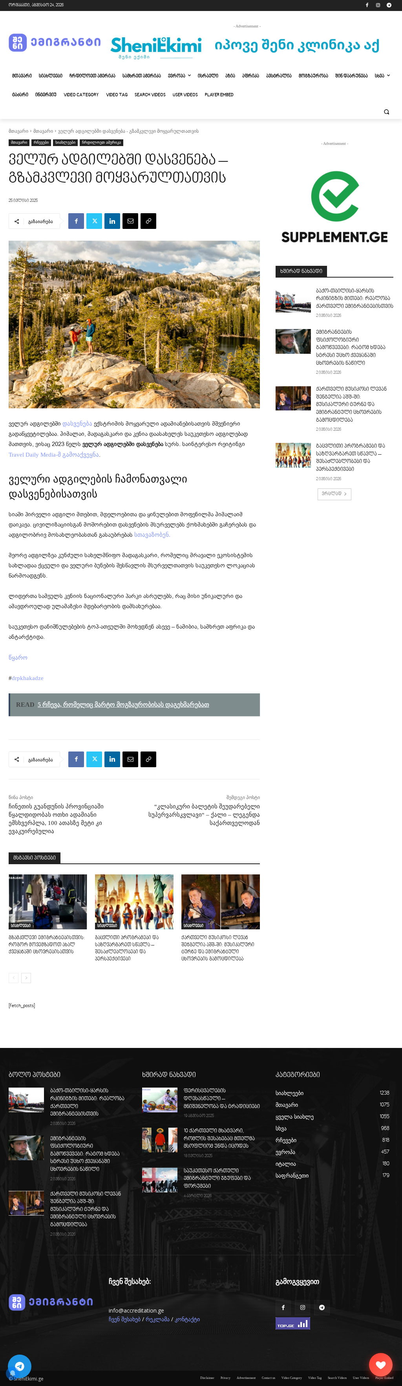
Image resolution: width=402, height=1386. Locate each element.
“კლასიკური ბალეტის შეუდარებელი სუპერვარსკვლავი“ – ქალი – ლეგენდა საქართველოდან (204, 814)
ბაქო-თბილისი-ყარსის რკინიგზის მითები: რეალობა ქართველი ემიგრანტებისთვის (354, 299)
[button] (386, 112)
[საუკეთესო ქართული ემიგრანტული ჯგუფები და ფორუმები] (159, 1180)
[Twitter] (94, 221)
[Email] (130, 221)
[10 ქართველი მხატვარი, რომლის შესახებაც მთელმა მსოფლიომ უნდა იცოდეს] (159, 1140)
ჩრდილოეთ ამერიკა (101, 142)
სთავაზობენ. (152, 535)
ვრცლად (332, 494)
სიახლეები (65, 142)
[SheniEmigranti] (55, 42)
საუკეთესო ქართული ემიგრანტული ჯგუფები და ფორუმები (217, 1178)
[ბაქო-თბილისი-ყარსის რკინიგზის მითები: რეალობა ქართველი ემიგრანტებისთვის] (293, 300)
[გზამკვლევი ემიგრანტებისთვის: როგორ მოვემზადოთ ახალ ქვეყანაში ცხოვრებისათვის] (48, 901)
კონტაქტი (187, 1319)
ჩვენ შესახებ (125, 1319)
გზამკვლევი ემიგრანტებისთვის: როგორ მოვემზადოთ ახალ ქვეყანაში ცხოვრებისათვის (47, 945)
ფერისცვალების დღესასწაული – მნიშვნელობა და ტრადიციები (222, 1098)
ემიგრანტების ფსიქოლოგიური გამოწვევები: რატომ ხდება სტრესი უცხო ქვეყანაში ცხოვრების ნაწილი (351, 348)
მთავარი (18, 131)
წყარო (18, 658)
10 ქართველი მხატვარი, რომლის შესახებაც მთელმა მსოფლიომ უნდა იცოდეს (219, 1138)
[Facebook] (367, 5)
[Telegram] (388, 5)
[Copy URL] (148, 221)
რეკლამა (158, 1319)
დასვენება (77, 424)
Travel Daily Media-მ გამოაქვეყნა (54, 455)
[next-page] (26, 978)
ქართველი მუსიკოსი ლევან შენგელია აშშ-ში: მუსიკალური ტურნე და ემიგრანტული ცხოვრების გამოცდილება (351, 405)
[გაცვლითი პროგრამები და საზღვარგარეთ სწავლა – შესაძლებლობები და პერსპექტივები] (134, 901)
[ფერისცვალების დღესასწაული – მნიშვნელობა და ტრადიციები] (159, 1100)
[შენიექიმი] (381, 1365)
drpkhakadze (28, 678)
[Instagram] (377, 5)
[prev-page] (13, 978)
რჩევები (41, 142)
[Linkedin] (112, 221)
